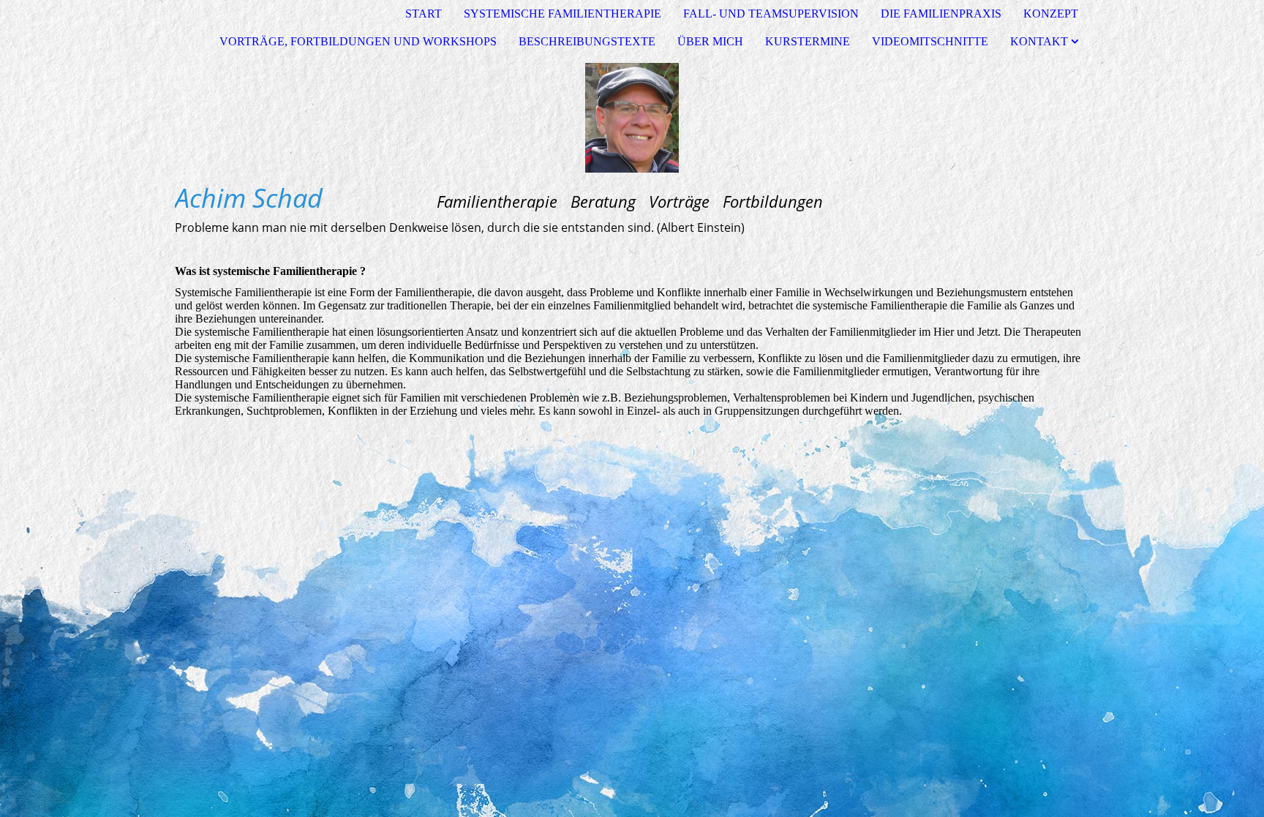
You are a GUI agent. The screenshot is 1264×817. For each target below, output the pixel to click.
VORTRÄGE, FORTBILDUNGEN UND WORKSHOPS (358, 41)
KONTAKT (1039, 41)
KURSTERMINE (807, 41)
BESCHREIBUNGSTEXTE (587, 41)
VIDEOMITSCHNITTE (930, 41)
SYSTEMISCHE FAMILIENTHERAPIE (562, 13)
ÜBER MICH (710, 41)
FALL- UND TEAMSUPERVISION (771, 13)
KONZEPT (1050, 13)
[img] (632, 118)
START (423, 13)
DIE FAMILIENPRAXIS (941, 13)
